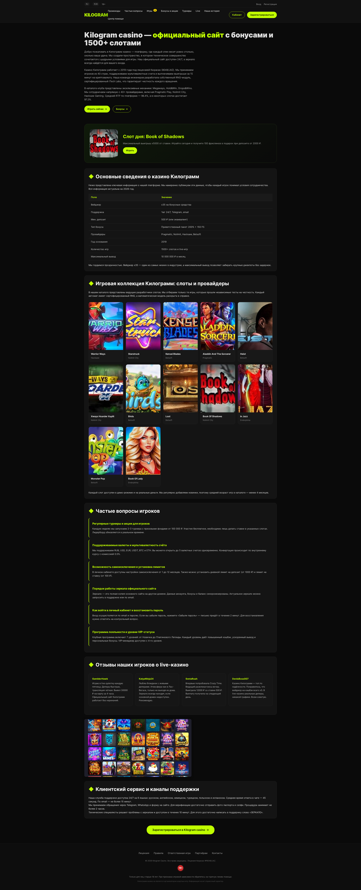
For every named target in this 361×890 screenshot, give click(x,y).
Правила (158, 853)
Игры (151, 10)
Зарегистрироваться (262, 14)
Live (198, 11)
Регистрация (270, 4)
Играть (130, 150)
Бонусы (120, 109)
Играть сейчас (95, 109)
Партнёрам (201, 853)
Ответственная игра (179, 853)
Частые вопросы (134, 11)
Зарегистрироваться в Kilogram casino (178, 830)
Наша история (212, 11)
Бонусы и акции (169, 11)
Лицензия (143, 853)
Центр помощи (116, 18)
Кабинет (237, 14)
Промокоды (114, 11)
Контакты (217, 853)
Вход (258, 4)
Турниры (186, 11)
